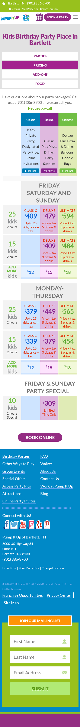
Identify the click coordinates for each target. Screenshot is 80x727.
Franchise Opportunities (22, 595)
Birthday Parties (16, 456)
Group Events (13, 471)
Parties (40, 56)
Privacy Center (59, 595)
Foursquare (30, 524)
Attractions (12, 493)
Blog (44, 493)
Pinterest (46, 524)
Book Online (40, 437)
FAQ (44, 456)
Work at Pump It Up (56, 486)
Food (40, 84)
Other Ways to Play (18, 463)
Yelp (38, 524)
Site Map (11, 602)
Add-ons (40, 74)
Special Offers (14, 478)
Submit (40, 688)
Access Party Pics (16, 486)
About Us (48, 471)
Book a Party (57, 17)
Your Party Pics (30, 8)
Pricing (40, 65)
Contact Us (49, 478)
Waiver (46, 463)
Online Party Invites (19, 501)
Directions (14, 8)
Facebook (6, 524)
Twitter (14, 524)
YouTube (23, 524)
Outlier (6, 589)
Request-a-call (40, 108)
